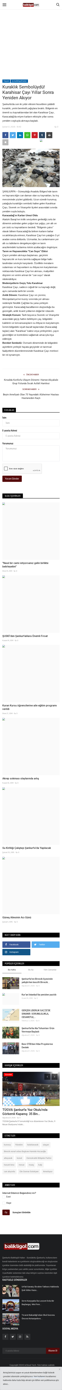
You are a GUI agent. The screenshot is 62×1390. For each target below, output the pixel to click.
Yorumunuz (7, 443)
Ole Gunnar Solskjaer (29, 1171)
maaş (31, 1164)
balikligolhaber (20, 81)
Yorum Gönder (12, 478)
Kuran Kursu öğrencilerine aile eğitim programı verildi (29, 707)
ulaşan (46, 1144)
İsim (4, 417)
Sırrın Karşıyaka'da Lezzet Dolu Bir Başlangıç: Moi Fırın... (38, 1303)
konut (19, 1158)
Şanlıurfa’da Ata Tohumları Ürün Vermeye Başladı (38, 1030)
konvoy (7, 1144)
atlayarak (8, 1158)
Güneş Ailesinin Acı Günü (16, 917)
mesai (21, 1164)
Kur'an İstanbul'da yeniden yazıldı (39, 994)
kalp (40, 1164)
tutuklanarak (32, 1144)
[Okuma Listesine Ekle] (5, 142)
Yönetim (19, 1144)
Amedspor (47, 1171)
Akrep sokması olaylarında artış (20, 778)
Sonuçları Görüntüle (22, 1212)
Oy (6, 1212)
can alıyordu (9, 1171)
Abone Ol (52, 1350)
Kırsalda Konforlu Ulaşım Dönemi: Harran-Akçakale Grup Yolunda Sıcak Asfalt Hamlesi (31, 381)
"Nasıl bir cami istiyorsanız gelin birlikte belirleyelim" (25, 565)
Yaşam (6, 81)
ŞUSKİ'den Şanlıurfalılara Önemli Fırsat (25, 636)
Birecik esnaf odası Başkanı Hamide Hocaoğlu (25, 1151)
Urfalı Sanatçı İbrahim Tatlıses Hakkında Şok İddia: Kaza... (40, 1288)
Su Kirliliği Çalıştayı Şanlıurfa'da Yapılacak (26, 847)
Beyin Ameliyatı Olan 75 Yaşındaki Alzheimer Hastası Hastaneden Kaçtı (31, 396)
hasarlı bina (9, 1164)
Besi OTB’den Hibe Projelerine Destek (37, 1046)
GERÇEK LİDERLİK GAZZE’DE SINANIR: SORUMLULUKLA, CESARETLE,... (36, 1013)
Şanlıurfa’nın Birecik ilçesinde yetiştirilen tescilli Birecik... (37, 981)
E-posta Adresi (9, 430)
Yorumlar (9, 410)
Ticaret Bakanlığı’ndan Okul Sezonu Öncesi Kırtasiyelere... (38, 1317)
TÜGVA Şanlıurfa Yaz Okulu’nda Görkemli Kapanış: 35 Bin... (25, 1112)
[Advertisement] (31, 33)
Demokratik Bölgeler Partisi (39, 1158)
